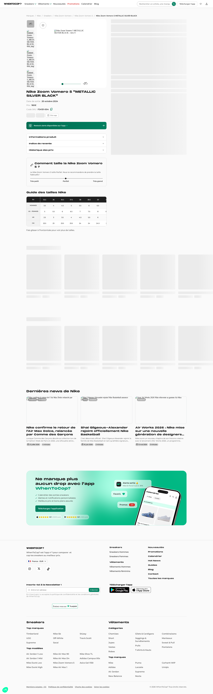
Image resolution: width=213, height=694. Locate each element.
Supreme (31, 500)
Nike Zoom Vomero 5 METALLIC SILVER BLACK (116, 16)
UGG (28, 495)
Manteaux (167, 495)
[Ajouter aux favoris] (43, 25)
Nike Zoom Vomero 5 (84, 16)
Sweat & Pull (168, 500)
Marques (30, 16)
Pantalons (167, 504)
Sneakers (29, 4)
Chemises (113, 491)
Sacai (56, 500)
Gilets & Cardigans (144, 491)
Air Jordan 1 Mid (34, 516)
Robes (111, 509)
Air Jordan (113, 529)
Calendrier (86, 4)
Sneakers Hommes (119, 409)
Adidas (111, 524)
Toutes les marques (161, 436)
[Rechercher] (174, 4)
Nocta (138, 533)
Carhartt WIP (168, 520)
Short (111, 495)
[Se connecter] (206, 3)
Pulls (137, 503)
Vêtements (43, 4)
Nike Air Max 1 (60, 524)
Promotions (73, 4)
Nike (39, 16)
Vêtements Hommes (119, 424)
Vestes (111, 504)
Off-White (58, 495)
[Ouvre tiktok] (48, 426)
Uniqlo (165, 524)
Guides (152, 422)
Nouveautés (59, 4)
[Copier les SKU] (51, 109)
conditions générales (90, 452)
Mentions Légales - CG (36, 544)
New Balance (115, 533)
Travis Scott (85, 495)
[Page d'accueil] (13, 4)
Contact (153, 431)
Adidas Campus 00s (90, 516)
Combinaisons (169, 491)
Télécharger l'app (187, 4)
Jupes (111, 500)
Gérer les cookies (101, 544)
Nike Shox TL (86, 511)
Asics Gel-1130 (86, 520)
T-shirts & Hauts (143, 507)
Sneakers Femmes (118, 414)
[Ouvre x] (39, 426)
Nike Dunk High (34, 524)
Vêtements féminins (119, 428)
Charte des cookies (83, 544)
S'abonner (94, 447)
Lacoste (139, 524)
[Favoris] (200, 3)
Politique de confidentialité (60, 544)
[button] (5, 690)
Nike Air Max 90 (61, 511)
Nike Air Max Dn (61, 516)
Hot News (154, 418)
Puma (138, 520)
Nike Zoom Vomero (63, 16)
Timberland (32, 491)
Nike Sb (57, 491)
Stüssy (83, 491)
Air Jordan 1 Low (34, 511)
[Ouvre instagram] (29, 426)
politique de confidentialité (63, 452)
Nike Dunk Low (34, 520)
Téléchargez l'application (50, 366)
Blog (96, 4)
